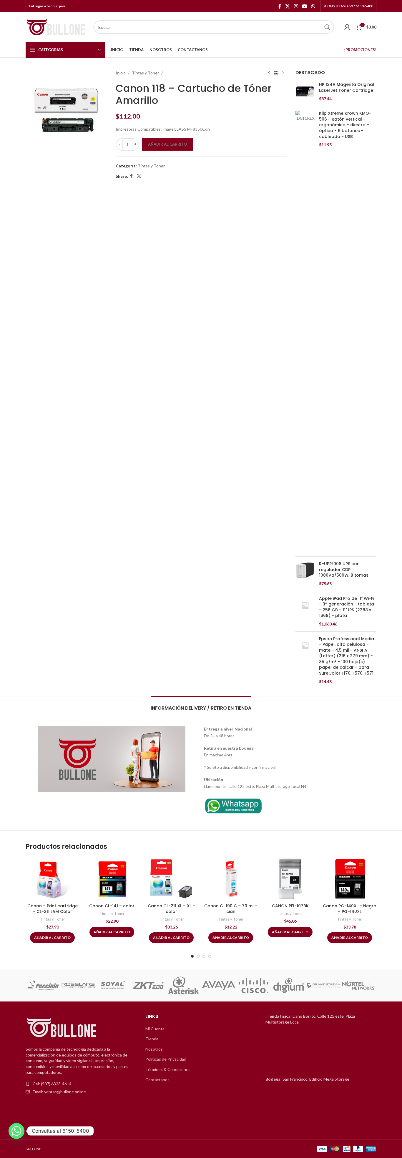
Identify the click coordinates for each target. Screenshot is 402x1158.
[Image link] (233, 805)
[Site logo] (56, 26)
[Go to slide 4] (209, 956)
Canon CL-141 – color (111, 906)
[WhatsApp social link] (313, 6)
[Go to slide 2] (198, 956)
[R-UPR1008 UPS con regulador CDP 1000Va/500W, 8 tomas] (305, 573)
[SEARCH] (327, 27)
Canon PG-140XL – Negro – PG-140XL (349, 909)
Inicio (121, 72)
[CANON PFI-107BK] (290, 878)
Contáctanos (157, 1079)
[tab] (201, 705)
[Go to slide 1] (192, 956)
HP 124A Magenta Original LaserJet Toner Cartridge (346, 87)
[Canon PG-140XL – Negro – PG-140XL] (349, 878)
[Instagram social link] (296, 6)
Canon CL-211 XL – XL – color (171, 909)
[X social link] (287, 6)
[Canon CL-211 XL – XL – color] (171, 878)
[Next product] (283, 72)
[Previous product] (269, 72)
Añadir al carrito (167, 144)
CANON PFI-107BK (290, 906)
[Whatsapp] (16, 1131)
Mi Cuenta (155, 1028)
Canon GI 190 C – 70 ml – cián (231, 909)
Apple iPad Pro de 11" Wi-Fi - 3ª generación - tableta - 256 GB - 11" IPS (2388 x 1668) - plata (346, 607)
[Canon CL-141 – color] (112, 878)
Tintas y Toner (145, 72)
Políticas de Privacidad (165, 1059)
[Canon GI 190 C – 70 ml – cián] (231, 878)
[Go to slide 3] (203, 956)
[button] (32, 985)
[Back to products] (276, 72)
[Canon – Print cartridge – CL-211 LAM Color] (52, 878)
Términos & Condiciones (167, 1069)
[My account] (347, 27)
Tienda (151, 1038)
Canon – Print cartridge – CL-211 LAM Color (52, 909)
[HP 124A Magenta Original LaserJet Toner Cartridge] (305, 92)
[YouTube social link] (304, 6)
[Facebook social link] (279, 6)
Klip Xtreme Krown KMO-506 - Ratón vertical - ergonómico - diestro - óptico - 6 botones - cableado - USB (345, 125)
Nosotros (154, 1048)
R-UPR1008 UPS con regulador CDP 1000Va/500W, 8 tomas (343, 569)
